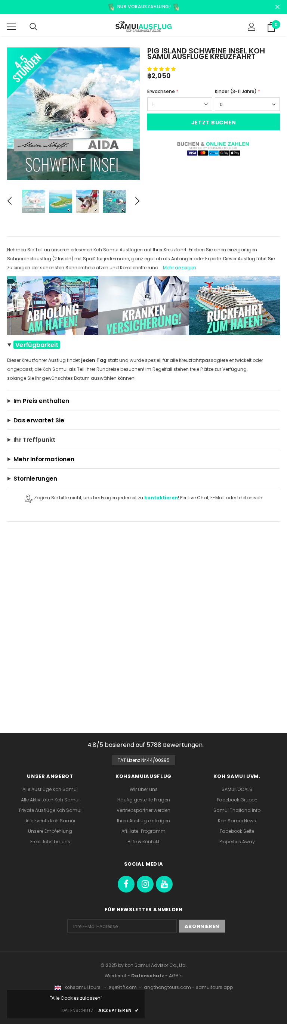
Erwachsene (162, 91)
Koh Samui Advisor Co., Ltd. (156, 965)
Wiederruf (115, 975)
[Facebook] (126, 884)
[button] (161, 69)
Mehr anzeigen (179, 267)
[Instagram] (145, 884)
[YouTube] (164, 884)
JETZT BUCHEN (213, 122)
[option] (73, 113)
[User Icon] (252, 27)
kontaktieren (161, 497)
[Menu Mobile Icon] (11, 26)
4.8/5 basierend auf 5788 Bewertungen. (145, 745)
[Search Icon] (33, 27)
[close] (277, 5)
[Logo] (143, 26)
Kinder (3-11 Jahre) (237, 91)
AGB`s (176, 975)
